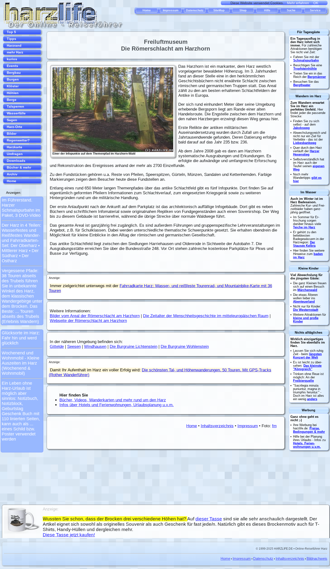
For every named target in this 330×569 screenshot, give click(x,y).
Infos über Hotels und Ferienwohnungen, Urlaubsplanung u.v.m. (116, 405)
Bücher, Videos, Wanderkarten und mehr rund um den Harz (112, 400)
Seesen (74, 346)
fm (274, 426)
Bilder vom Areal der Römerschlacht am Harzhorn (95, 316)
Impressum (247, 426)
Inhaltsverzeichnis (217, 426)
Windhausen (95, 346)
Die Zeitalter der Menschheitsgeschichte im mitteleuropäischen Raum (205, 316)
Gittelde (57, 346)
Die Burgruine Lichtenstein (133, 346)
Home (191, 426)
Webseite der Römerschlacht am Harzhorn (88, 320)
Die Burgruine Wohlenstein (185, 346)
